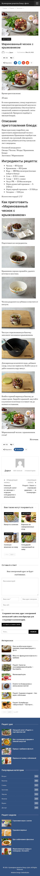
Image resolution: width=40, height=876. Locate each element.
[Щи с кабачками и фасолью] (6, 841)
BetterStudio (25, 872)
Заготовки (6, 39)
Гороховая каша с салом (22, 821)
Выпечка (4, 781)
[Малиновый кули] (6, 676)
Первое (4, 803)
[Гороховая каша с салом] (6, 823)
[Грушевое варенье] (6, 832)
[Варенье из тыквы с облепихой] (6, 760)
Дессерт (4, 808)
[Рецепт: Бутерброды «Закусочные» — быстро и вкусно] (6, 705)
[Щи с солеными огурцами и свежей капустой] (6, 741)
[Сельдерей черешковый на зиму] (28, 538)
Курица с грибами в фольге (23, 749)
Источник (34, 439)
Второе (4, 776)
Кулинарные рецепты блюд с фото (15, 3)
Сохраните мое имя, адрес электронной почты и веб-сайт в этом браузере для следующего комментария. (19, 616)
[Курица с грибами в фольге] (6, 751)
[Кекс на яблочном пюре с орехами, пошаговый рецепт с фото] (6, 648)
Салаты (4, 785)
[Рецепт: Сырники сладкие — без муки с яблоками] (6, 695)
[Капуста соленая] (11, 517)
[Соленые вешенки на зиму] (11, 538)
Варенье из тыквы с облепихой (24, 758)
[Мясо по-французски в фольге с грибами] (6, 658)
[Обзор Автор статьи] (20, 463)
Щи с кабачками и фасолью (23, 839)
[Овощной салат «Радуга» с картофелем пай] (6, 732)
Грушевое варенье (20, 830)
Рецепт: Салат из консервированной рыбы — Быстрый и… (23, 667)
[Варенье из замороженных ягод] (28, 517)
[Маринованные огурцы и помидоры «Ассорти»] (6, 851)
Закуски (4, 794)
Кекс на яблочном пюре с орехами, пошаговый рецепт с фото (24, 648)
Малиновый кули (19, 674)
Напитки (4, 799)
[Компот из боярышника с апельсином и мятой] (6, 686)
